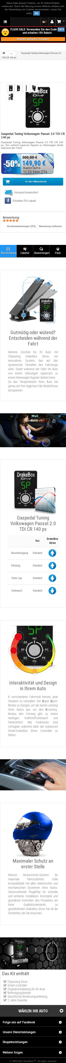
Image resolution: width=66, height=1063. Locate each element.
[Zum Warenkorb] (60, 21)
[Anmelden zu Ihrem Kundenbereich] (52, 21)
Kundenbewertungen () (21, 226)
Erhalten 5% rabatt (24, 200)
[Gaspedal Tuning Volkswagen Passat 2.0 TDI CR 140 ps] (10, 88)
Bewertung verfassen (50, 226)
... (11, 53)
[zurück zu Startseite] (3, 53)
